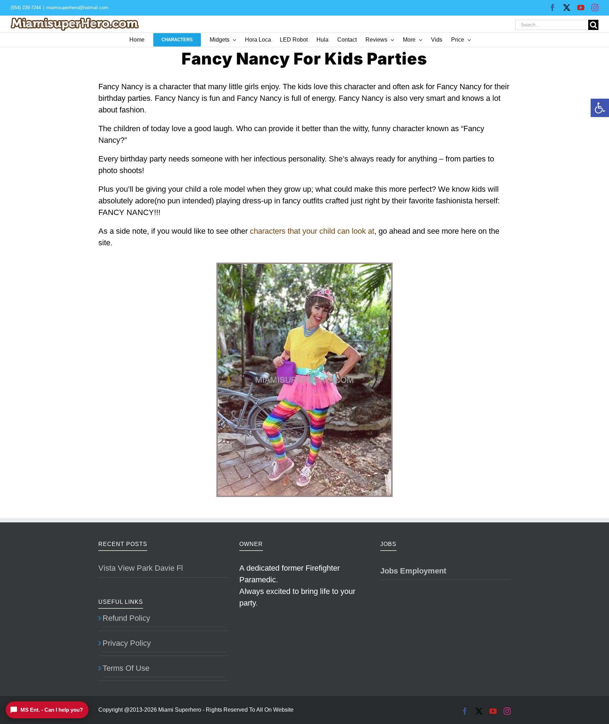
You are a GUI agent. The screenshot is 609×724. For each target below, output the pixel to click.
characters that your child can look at (312, 231)
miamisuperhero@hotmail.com (77, 7)
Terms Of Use (126, 668)
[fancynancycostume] (304, 266)
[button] (600, 108)
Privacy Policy (127, 643)
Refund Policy (126, 618)
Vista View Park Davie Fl (140, 568)
